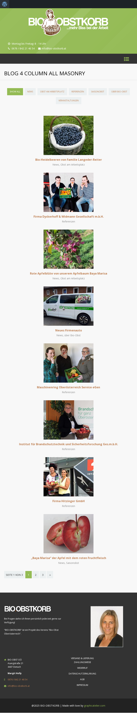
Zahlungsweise (82, 662)
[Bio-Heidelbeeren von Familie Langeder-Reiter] (68, 154)
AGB (82, 679)
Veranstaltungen (69, 100)
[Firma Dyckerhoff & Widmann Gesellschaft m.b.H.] (68, 211)
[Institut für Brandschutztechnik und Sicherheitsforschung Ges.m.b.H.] (68, 438)
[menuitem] (4, 4)
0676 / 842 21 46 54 (17, 679)
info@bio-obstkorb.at (19, 685)
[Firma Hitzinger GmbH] (68, 495)
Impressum (82, 685)
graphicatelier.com (94, 705)
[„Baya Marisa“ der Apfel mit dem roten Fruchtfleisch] (68, 552)
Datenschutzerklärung (82, 673)
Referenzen (78, 91)
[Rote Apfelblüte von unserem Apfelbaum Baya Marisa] (68, 268)
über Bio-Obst (119, 91)
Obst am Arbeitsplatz (52, 91)
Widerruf (82, 667)
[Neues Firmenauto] (68, 325)
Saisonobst (97, 91)
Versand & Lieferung (82, 658)
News (30, 91)
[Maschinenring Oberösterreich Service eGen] (68, 382)
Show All (15, 91)
